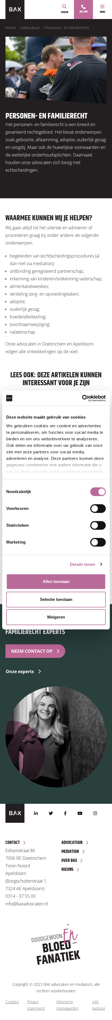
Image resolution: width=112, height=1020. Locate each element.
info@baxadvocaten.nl (26, 904)
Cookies (12, 1001)
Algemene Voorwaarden (67, 1005)
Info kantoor (98, 1005)
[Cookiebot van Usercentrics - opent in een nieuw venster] (82, 398)
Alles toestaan (56, 581)
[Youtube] (79, 813)
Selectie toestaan (56, 599)
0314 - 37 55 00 (20, 896)
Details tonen (82, 564)
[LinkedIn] (36, 813)
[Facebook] (65, 813)
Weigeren (56, 617)
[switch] (98, 508)
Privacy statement (36, 1005)
